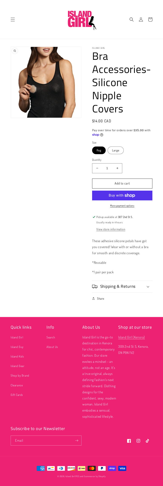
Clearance (17, 385)
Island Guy (17, 347)
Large (115, 150)
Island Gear (18, 366)
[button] (12, 19)
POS (77, 476)
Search (50, 337)
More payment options (122, 205)
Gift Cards (17, 395)
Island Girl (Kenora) (131, 337)
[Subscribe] (76, 441)
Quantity (96, 159)
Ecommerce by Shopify (95, 476)
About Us (52, 347)
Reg (99, 150)
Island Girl (17, 337)
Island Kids (17, 356)
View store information (110, 229)
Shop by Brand (20, 375)
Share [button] (100, 298)
